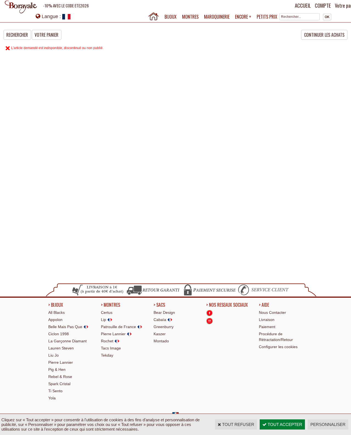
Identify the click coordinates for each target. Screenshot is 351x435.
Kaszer (160, 334)
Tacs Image (111, 348)
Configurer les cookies (278, 347)
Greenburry (164, 327)
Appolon (55, 319)
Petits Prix (267, 16)
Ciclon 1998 (58, 334)
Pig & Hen (57, 369)
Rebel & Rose (60, 376)
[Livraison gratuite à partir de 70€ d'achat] (98, 294)
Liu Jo (53, 355)
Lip (104, 319)
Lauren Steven (61, 348)
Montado (161, 341)
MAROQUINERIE (217, 16)
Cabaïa (160, 319)
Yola (52, 398)
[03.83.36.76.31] (264, 294)
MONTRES (190, 16)
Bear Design (164, 312)
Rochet (107, 341)
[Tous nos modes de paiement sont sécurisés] (209, 294)
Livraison (266, 319)
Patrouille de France (119, 327)
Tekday (107, 355)
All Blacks (56, 312)
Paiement (267, 327)
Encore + (243, 16)
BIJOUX (171, 16)
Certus (106, 312)
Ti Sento (55, 391)
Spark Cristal (59, 384)
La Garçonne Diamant (67, 341)
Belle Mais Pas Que (65, 327)
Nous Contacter (272, 312)
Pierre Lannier (60, 362)
